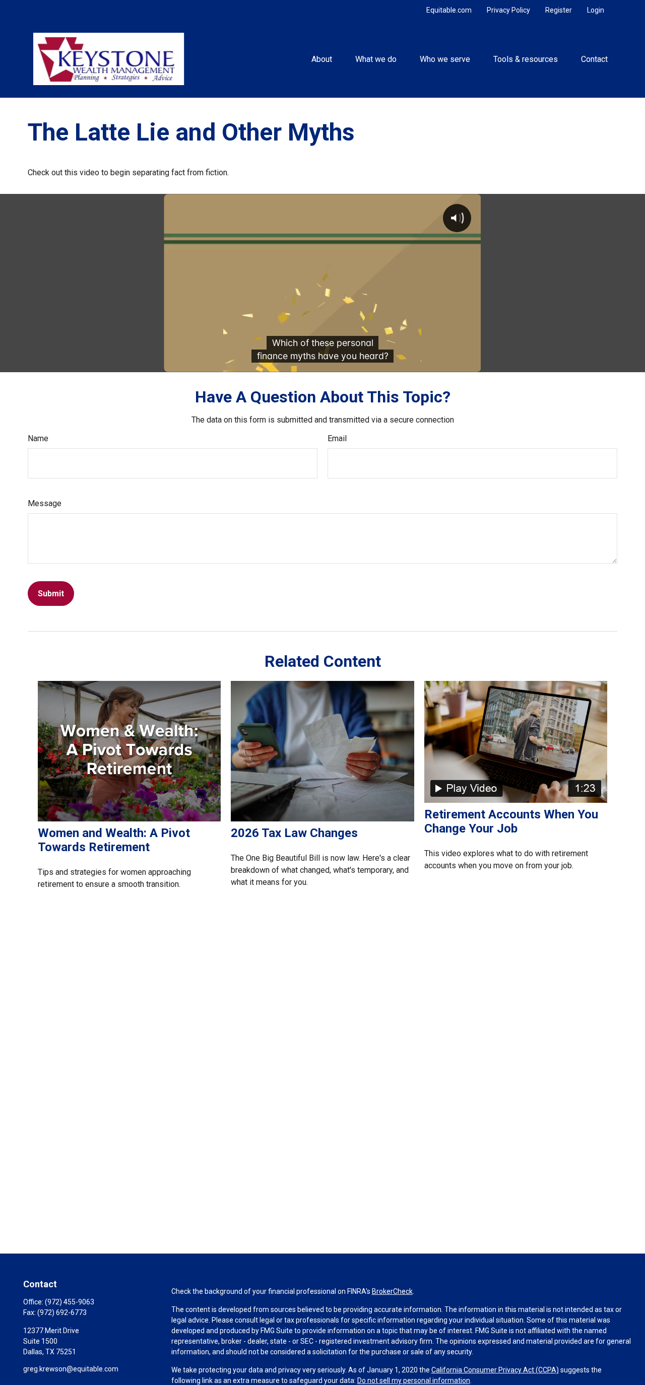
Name (38, 438)
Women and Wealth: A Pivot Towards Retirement (114, 840)
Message (44, 503)
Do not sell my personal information (413, 1380)
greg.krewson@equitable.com (70, 1369)
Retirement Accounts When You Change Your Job (511, 821)
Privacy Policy (508, 10)
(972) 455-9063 (69, 1302)
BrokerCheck (392, 1291)
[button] (321, 59)
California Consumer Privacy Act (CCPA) (495, 1370)
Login (595, 10)
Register (558, 10)
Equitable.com (449, 10)
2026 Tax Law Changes (294, 833)
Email (337, 438)
